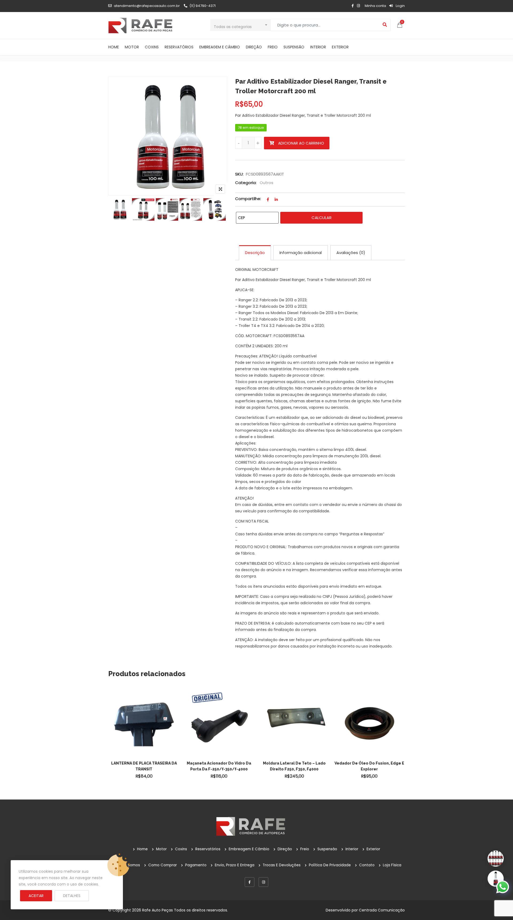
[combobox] (240, 25)
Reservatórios (179, 47)
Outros (266, 182)
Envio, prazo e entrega (234, 865)
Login (400, 5)
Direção (254, 47)
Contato (367, 865)
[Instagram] (263, 882)
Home (113, 47)
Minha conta (375, 5)
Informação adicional (300, 252)
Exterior (340, 47)
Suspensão (293, 47)
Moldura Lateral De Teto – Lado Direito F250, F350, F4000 (294, 766)
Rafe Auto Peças (157, 910)
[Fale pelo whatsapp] (502, 886)
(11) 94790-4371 (202, 5)
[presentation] (112, 739)
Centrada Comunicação (382, 910)
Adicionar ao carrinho (301, 143)
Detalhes (71, 895)
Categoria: (245, 182)
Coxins (152, 47)
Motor (132, 47)
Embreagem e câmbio (219, 47)
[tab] (255, 252)
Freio (273, 47)
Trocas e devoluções (282, 865)
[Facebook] (249, 882)
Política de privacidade (330, 865)
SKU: (239, 174)
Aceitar (36, 895)
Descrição (255, 252)
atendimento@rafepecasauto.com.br (147, 5)
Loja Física (392, 865)
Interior (318, 47)
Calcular (322, 217)
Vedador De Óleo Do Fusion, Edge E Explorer (369, 766)
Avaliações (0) (350, 252)
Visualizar (146, 711)
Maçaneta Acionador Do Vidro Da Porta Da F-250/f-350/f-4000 (219, 766)
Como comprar (162, 865)
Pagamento (196, 865)
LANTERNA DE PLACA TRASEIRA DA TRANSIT (144, 766)
